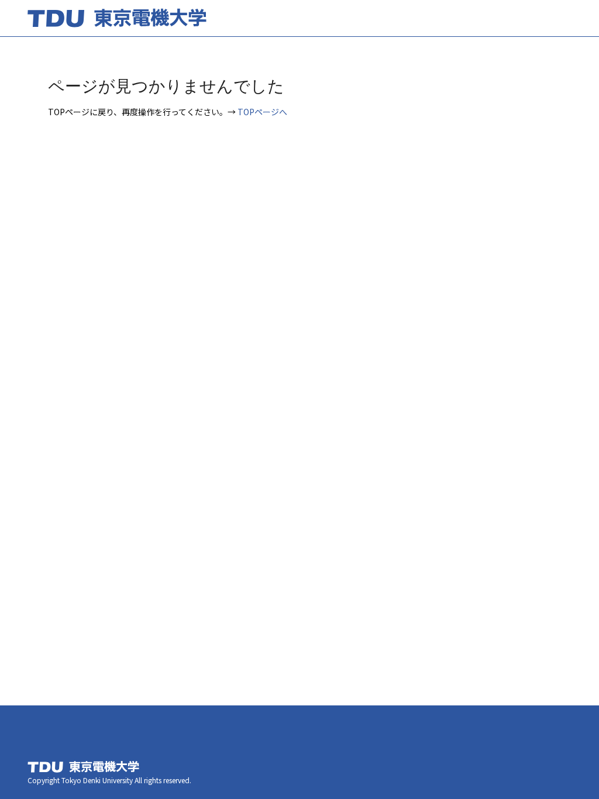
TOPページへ (262, 112)
